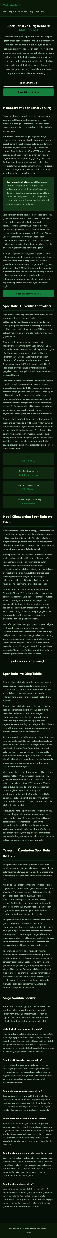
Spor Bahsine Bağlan (28, 92)
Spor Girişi (28, 11)
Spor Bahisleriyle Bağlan (28, 293)
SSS (4, 11)
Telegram (11, 11)
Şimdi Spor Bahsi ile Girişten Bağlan (28, 661)
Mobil (20, 11)
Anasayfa (28, 1233)
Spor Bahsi (39, 11)
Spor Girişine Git (28, 82)
